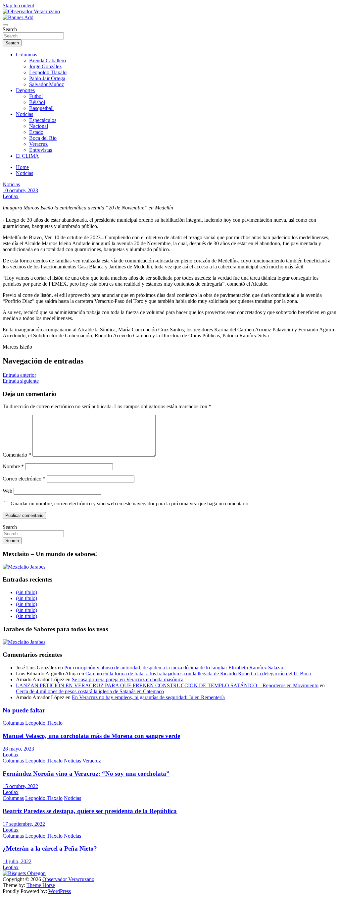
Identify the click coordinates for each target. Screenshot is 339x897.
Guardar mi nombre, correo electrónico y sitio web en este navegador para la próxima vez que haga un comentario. (130, 503)
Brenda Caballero (47, 60)
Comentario (17, 455)
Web (7, 491)
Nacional (38, 126)
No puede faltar (24, 710)
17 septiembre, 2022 (24, 824)
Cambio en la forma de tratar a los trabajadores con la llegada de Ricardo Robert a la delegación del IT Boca (198, 673)
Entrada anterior (19, 375)
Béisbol (37, 102)
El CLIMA (27, 156)
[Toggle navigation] (5, 25)
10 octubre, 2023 (20, 190)
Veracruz (38, 144)
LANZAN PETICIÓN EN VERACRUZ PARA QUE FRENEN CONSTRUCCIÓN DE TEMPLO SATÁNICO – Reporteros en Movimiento (167, 685)
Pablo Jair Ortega (47, 78)
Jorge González (45, 66)
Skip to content (18, 5)
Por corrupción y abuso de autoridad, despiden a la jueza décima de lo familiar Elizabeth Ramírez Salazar (173, 667)
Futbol (36, 96)
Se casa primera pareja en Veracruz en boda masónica (127, 679)
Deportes (25, 90)
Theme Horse (40, 885)
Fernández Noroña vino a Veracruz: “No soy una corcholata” (86, 773)
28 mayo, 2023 (18, 749)
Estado (36, 132)
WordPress (59, 891)
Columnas (26, 54)
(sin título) (26, 592)
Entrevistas (40, 150)
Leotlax (11, 196)
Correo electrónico (24, 478)
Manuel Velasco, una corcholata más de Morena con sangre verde (91, 735)
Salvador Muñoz (46, 84)
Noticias (24, 114)
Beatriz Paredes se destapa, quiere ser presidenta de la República (90, 811)
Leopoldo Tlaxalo (48, 72)
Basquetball (41, 108)
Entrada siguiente (21, 381)
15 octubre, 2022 (20, 786)
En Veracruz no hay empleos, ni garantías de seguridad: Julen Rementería (148, 697)
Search (10, 29)
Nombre (13, 466)
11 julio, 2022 (17, 861)
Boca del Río (43, 138)
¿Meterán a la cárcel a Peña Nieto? (50, 848)
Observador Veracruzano (68, 879)
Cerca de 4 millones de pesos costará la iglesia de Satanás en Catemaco (90, 691)
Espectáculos (42, 120)
